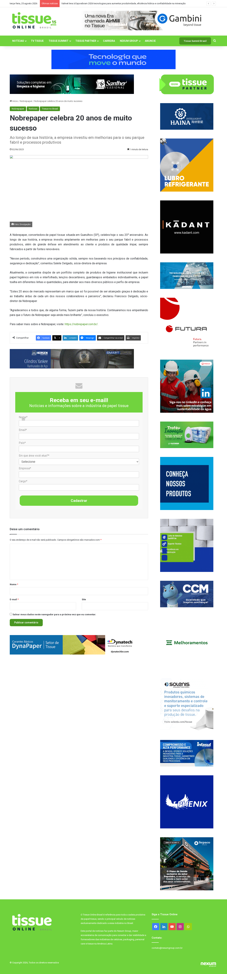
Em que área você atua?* (34, 455)
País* (22, 443)
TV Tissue (37, 40)
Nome (14, 584)
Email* (23, 430)
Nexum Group (129, 40)
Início (15, 101)
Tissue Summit (58, 40)
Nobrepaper (26, 101)
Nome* (23, 417)
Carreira (109, 40)
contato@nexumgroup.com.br (167, 948)
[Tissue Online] (34, 20)
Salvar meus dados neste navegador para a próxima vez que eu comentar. (54, 614)
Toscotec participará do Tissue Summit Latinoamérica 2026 (91, 3)
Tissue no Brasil (50, 108)
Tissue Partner (85, 40)
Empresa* (25, 468)
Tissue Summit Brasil (195, 41)
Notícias (18, 40)
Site (84, 599)
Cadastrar (79, 500)
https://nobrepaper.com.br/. (81, 324)
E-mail (14, 599)
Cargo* (23, 481)
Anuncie (150, 40)
